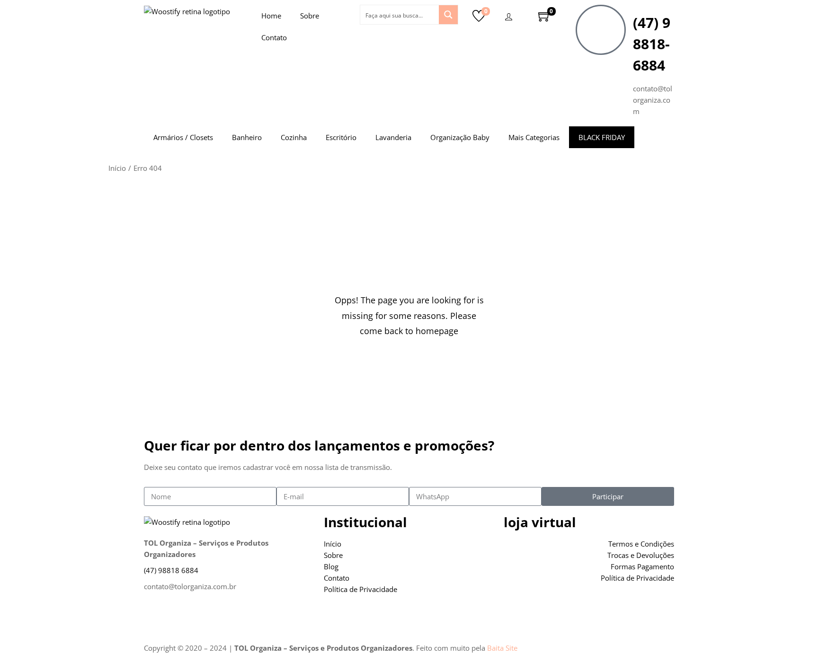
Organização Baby (459, 137)
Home (271, 15)
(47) (171, 570)
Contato (274, 37)
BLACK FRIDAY (601, 137)
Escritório (341, 137)
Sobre (309, 15)
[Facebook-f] (156, 618)
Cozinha (294, 137)
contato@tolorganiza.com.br (190, 586)
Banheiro (247, 137)
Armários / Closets (183, 137)
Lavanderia (393, 137)
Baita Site (502, 648)
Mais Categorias (534, 137)
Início (117, 168)
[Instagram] (181, 618)
